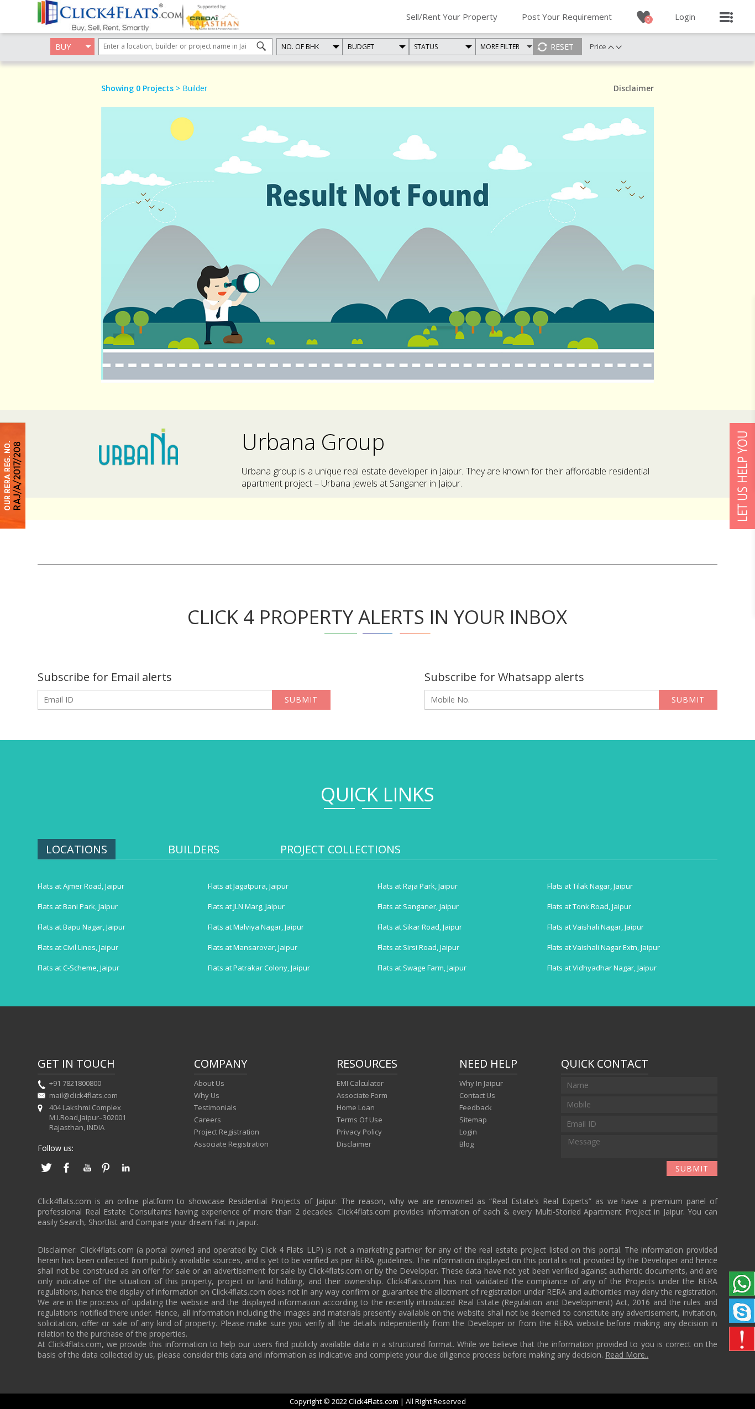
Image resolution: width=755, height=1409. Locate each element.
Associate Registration (231, 1144)
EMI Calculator (360, 1083)
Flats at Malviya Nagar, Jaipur (256, 927)
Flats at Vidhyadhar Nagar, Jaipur (602, 968)
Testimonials (215, 1107)
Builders (193, 849)
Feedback (475, 1107)
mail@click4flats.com (83, 1095)
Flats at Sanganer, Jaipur (418, 906)
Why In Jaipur (481, 1083)
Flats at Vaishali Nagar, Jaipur (595, 927)
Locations (76, 849)
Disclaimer (354, 1144)
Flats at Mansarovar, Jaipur (252, 947)
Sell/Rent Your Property (451, 16)
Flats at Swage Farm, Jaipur (422, 968)
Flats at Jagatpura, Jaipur (248, 886)
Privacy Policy (359, 1132)
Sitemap (473, 1120)
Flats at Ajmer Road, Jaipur (81, 886)
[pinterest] (106, 1173)
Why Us (206, 1095)
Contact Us (477, 1095)
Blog (466, 1144)
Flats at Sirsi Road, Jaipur (418, 947)
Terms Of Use (359, 1120)
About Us (209, 1083)
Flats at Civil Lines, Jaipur (78, 947)
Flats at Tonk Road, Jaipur (589, 906)
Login (685, 16)
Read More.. (626, 1354)
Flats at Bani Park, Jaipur (78, 906)
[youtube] (86, 1173)
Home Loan (356, 1107)
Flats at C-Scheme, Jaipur (78, 968)
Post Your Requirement (567, 16)
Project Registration (226, 1132)
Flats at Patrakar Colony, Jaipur (259, 968)
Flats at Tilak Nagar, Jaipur (590, 886)
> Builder (190, 88)
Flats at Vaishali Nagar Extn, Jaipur (603, 947)
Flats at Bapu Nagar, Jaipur (81, 927)
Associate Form (362, 1095)
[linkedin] (126, 1173)
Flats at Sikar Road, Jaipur (420, 927)
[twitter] (46, 1173)
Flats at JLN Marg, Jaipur (246, 906)
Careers (207, 1120)
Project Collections (340, 849)
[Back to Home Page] (110, 28)
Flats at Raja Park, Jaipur (418, 886)
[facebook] (66, 1173)
